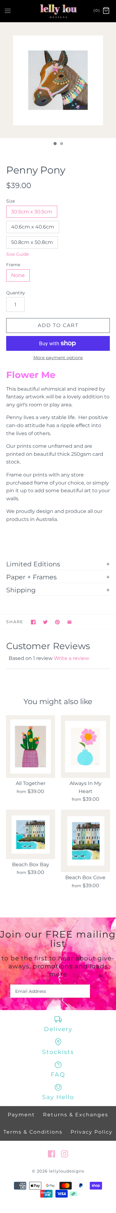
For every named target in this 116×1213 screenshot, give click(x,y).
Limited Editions (33, 564)
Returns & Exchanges (75, 1115)
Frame (13, 264)
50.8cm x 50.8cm (32, 242)
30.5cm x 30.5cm (31, 212)
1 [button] (55, 144)
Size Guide (17, 254)
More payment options (58, 357)
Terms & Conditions (32, 1132)
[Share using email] (69, 622)
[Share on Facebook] (33, 622)
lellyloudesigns (66, 1171)
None (18, 275)
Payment (21, 1115)
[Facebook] (51, 1153)
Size (10, 201)
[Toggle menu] (7, 10)
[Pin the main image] (57, 622)
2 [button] (61, 144)
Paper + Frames (31, 577)
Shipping (21, 590)
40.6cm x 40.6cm (32, 227)
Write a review (71, 658)
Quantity (15, 293)
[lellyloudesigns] (58, 11)
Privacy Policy (92, 1132)
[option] (58, 80)
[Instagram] (64, 1153)
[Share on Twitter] (45, 622)
